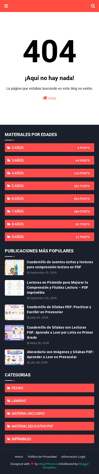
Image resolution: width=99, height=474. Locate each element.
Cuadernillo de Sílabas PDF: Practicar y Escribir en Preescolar (59, 309)
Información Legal (73, 456)
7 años (46, 211)
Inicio (51, 98)
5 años (46, 186)
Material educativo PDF (32, 426)
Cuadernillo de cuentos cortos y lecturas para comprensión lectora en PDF (60, 264)
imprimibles (21, 439)
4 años (46, 173)
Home (19, 456)
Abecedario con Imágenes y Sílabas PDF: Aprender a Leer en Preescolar (60, 354)
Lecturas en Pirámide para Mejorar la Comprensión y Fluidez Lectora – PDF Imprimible (57, 287)
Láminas (19, 401)
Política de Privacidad (42, 456)
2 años (46, 148)
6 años (46, 198)
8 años (46, 224)
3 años (46, 160)
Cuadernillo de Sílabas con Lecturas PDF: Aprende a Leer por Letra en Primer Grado (60, 332)
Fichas (17, 388)
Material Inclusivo (28, 413)
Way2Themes (48, 464)
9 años (46, 237)
